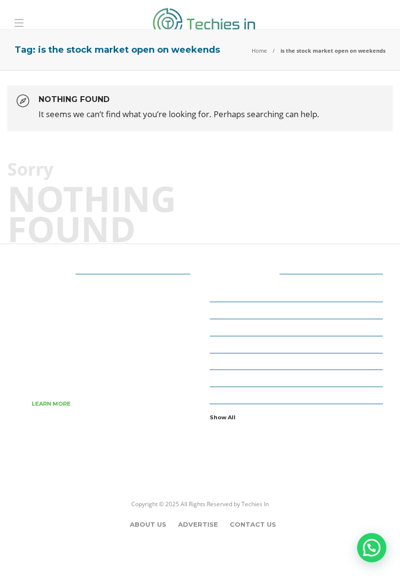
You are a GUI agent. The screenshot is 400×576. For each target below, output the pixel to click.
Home (259, 50)
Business (298, 327)
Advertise (198, 524)
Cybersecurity (298, 344)
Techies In (255, 504)
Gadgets (298, 361)
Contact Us (253, 524)
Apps (298, 293)
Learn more (51, 403)
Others (298, 394)
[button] (371, 547)
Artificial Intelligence (298, 310)
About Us (148, 524)
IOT (298, 378)
